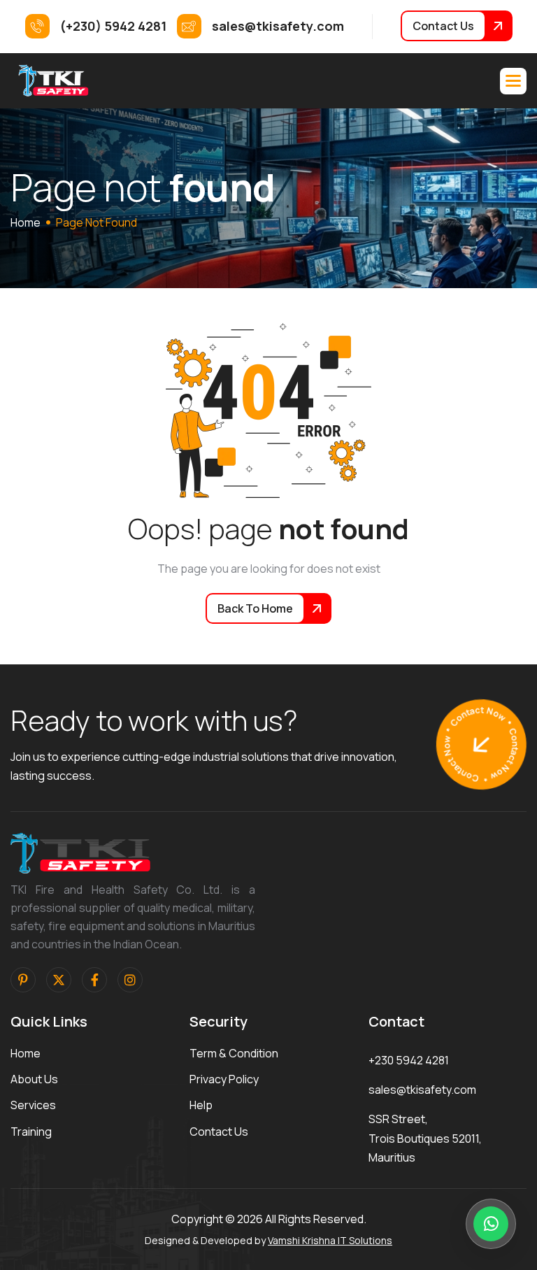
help (201, 1105)
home (25, 222)
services (33, 1105)
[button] (513, 81)
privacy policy (224, 1079)
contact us (218, 1131)
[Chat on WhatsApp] (490, 1223)
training (31, 1131)
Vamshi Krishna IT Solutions (330, 1240)
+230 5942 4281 (408, 1060)
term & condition (233, 1053)
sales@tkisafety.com (422, 1089)
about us (34, 1079)
